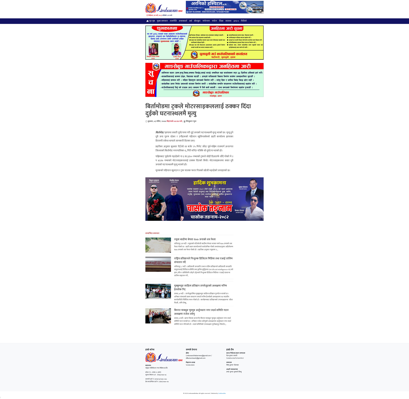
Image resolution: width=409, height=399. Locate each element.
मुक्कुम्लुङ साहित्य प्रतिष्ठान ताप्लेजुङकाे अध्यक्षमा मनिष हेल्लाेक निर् (200, 288)
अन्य (235, 21)
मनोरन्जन (206, 21)
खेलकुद (197, 21)
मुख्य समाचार (162, 21)
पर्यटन (214, 21)
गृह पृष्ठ (152, 21)
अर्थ (190, 21)
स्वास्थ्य (228, 21)
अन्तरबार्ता (183, 21)
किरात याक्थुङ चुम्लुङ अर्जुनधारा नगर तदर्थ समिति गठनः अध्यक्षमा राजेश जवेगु (201, 312)
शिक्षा (221, 21)
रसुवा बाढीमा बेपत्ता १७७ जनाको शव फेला (195, 239)
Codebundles (222, 393)
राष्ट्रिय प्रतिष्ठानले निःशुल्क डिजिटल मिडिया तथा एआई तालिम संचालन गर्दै (203, 260)
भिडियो (244, 21)
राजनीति (173, 21)
